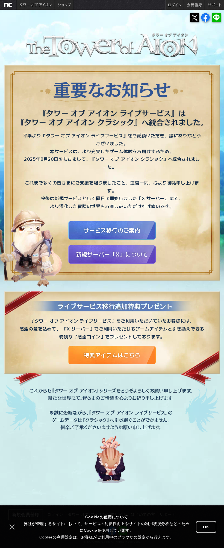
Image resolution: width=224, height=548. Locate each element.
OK (206, 527)
